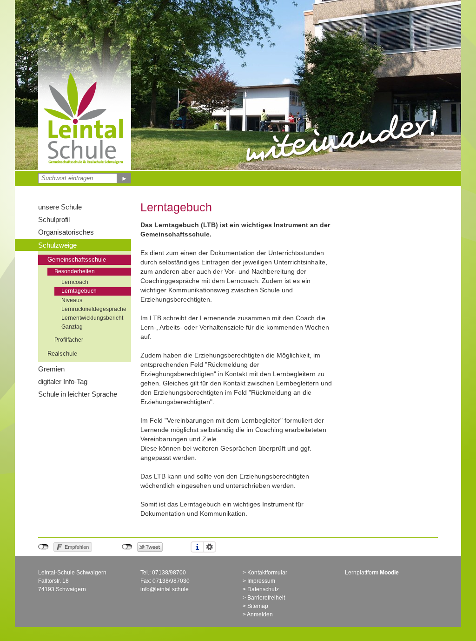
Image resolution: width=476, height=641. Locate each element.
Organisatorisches (66, 232)
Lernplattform (372, 572)
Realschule (62, 354)
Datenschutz (263, 589)
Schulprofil (54, 219)
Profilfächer (68, 340)
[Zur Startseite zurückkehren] (84, 72)
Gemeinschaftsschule (76, 259)
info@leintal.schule (164, 589)
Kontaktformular (267, 572)
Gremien (51, 369)
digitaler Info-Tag (62, 381)
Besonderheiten (74, 271)
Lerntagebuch (79, 291)
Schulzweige (57, 245)
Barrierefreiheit (266, 597)
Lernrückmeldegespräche (93, 309)
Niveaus (71, 300)
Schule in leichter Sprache (77, 394)
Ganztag (72, 327)
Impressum (261, 581)
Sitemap (257, 606)
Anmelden (260, 614)
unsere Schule (60, 207)
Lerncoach (74, 282)
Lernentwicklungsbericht (92, 318)
